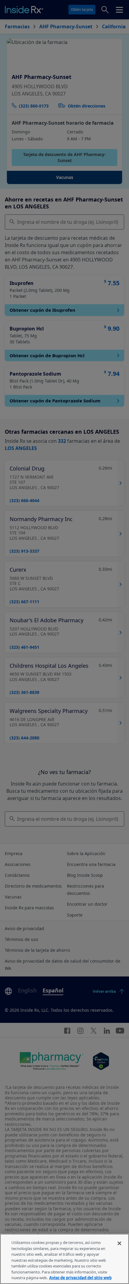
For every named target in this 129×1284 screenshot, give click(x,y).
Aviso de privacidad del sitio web (80, 1277)
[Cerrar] (119, 1243)
